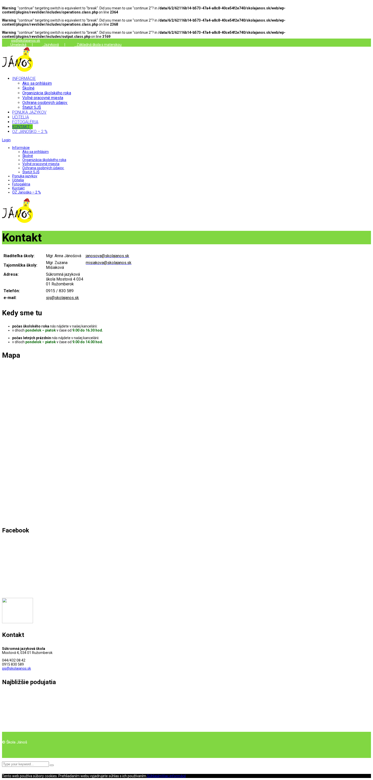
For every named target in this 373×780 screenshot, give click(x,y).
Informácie (21, 148)
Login (6, 140)
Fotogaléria (21, 184)
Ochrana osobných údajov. (43, 168)
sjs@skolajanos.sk (25, 41)
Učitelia (18, 180)
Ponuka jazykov (24, 176)
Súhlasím (154, 776)
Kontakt (18, 188)
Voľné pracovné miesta (40, 164)
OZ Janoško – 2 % (26, 192)
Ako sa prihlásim (35, 152)
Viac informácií (174, 776)
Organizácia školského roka (44, 160)
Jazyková (50, 45)
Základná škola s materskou (98, 45)
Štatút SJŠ (30, 172)
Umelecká (16, 45)
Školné (27, 156)
